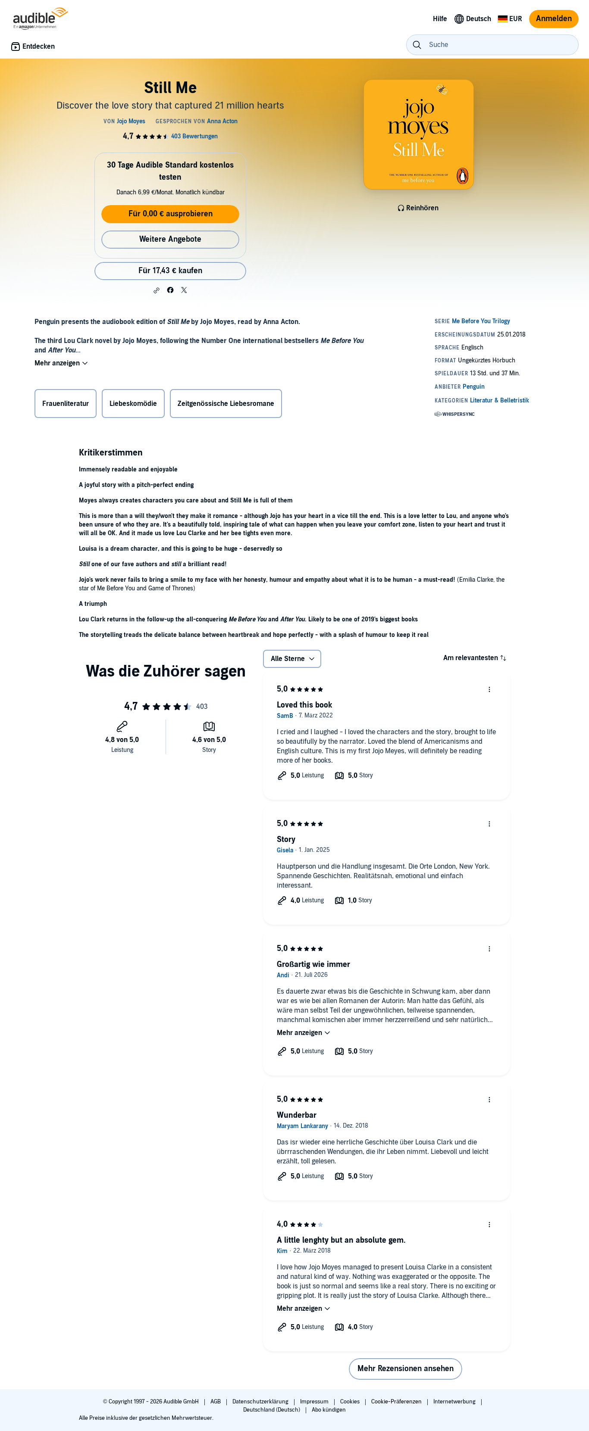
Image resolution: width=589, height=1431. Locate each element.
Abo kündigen (329, 1409)
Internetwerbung (455, 1401)
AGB (216, 1401)
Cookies (350, 1401)
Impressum (315, 1401)
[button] (156, 290)
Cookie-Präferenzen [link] (396, 1401)
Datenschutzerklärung (261, 1401)
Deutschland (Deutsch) (272, 1409)
